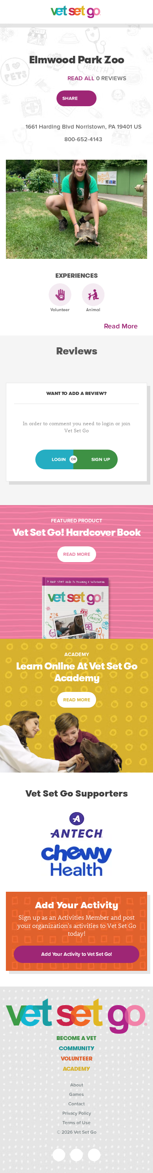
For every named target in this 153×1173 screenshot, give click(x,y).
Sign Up (100, 459)
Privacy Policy (76, 1113)
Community (77, 1048)
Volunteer (77, 1058)
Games (76, 1094)
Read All (81, 78)
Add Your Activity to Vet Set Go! (76, 954)
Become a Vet (76, 1038)
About (76, 1085)
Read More (123, 326)
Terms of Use (76, 1122)
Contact (76, 1104)
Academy (76, 1069)
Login (59, 459)
